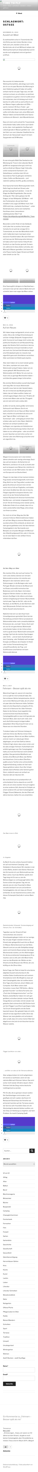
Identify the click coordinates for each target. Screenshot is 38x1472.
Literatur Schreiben (10, 1291)
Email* (5, 1374)
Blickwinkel (7, 1198)
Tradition (6, 1337)
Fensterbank (7, 1219)
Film (4, 1228)
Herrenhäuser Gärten (10, 1261)
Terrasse (6, 1333)
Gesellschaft (7, 1249)
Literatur (6, 1286)
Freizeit (5, 1232)
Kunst (5, 1274)
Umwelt (6, 1341)
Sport (5, 1328)
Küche (5, 1270)
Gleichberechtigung (10, 1257)
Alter (5, 1181)
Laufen (5, 1278)
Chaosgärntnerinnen (10, 1215)
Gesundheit (7, 1253)
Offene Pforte (8, 1308)
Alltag (5, 1177)
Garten (5, 1236)
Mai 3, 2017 (6, 1430)
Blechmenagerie (9, 1194)
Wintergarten (8, 1350)
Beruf (5, 1190)
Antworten (6, 1451)
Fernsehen (7, 1223)
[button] (9, 303)
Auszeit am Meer (11, 35)
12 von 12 (6, 1173)
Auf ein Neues (9, 327)
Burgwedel (7, 1207)
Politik (5, 1316)
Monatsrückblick (9, 1295)
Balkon (5, 1186)
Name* (5, 1366)
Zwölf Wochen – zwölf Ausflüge (14, 1358)
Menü (20, 13)
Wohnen (6, 1354)
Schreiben (6, 1324)
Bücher (5, 1203)
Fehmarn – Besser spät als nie (17, 688)
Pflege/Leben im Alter (11, 1312)
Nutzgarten (7, 1303)
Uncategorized (8, 1345)
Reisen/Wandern (9, 1320)
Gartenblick (7, 1240)
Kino (4, 1265)
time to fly (12, 3)
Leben (5, 1282)
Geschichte (7, 1245)
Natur (5, 1299)
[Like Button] (5, 317)
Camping (6, 1211)
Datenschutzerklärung (10, 1464)
